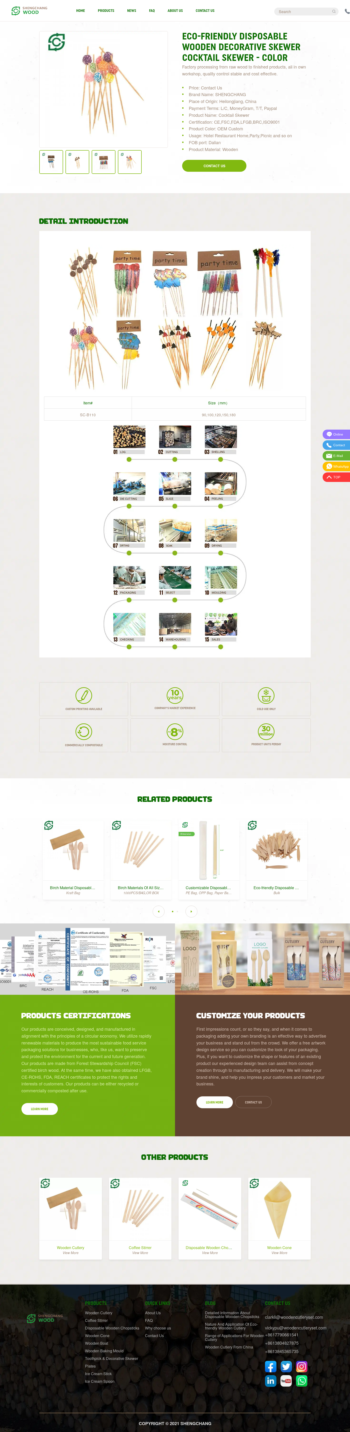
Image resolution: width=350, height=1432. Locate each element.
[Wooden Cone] (279, 1209)
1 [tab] (172, 911)
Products (106, 11)
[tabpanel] (73, 857)
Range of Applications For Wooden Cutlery (234, 1337)
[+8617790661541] (347, 11)
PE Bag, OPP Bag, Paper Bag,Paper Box (216, 892)
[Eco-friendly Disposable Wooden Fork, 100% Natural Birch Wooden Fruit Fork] (276, 850)
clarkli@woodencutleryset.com (294, 1317)
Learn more (39, 1109)
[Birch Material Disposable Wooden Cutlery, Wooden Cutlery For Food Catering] (73, 850)
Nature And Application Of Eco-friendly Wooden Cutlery (231, 1326)
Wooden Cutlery (70, 1247)
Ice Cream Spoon (100, 1381)
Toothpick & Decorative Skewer (111, 1358)
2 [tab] (177, 911)
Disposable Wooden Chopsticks (213, 1247)
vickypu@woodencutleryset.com (295, 1327)
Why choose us (158, 1328)
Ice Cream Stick (98, 1373)
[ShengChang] (29, 8)
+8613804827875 (282, 1343)
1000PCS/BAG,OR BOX (141, 892)
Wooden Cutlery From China (229, 1347)
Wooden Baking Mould (104, 1351)
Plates (90, 1366)
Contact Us (205, 11)
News (131, 11)
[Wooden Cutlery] (70, 1209)
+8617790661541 (282, 1334)
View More (71, 1252)
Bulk (277, 892)
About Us (175, 11)
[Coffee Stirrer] (140, 1209)
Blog (210, 1303)
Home (80, 11)
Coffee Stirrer (140, 1247)
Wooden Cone (279, 1247)
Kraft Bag (73, 892)
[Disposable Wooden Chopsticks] (210, 1209)
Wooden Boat (96, 1343)
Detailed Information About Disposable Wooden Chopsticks (232, 1314)
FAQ (152, 11)
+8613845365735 (282, 1351)
